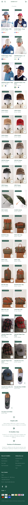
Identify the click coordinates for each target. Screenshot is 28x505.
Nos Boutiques (4, 461)
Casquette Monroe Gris (19, 360)
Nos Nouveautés (4, 465)
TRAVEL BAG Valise (18, 235)
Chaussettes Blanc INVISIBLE (20, 387)
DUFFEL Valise (4, 259)
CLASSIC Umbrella (18, 210)
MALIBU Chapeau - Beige (6, 55)
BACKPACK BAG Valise (19, 284)
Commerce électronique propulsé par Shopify (17, 500)
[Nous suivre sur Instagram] (6, 487)
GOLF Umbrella (4, 210)
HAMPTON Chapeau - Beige (7, 82)
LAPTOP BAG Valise (18, 309)
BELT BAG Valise (4, 284)
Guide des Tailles (18, 458)
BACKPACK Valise (5, 235)
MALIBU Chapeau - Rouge (19, 29)
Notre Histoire (4, 458)
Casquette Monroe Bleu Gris (7, 387)
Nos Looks (3, 463)
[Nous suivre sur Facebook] (2, 487)
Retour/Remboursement (20, 463)
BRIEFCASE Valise (5, 309)
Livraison (17, 461)
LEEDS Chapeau (4, 185)
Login (16, 468)
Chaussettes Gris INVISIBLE (6, 411)
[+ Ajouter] (12, 25)
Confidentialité (18, 465)
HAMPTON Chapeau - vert (19, 55)
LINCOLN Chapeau (5, 160)
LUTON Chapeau (4, 110)
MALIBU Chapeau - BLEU (6, 29)
